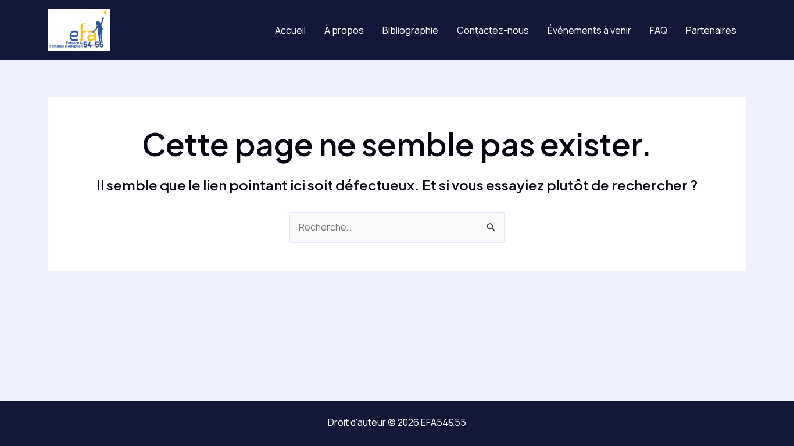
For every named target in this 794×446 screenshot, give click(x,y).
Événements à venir (589, 30)
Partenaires (711, 30)
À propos (344, 30)
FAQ (658, 30)
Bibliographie (410, 30)
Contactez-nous (493, 30)
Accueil (290, 30)
